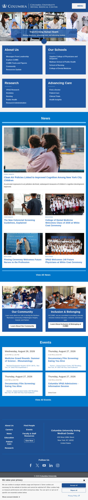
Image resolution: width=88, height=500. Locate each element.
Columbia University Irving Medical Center (30, 413)
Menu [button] (80, 6)
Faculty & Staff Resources (29, 435)
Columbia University (48, 476)
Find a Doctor (54, 90)
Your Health (8, 217)
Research (9, 448)
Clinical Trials (54, 96)
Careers (9, 430)
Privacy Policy (73, 496)
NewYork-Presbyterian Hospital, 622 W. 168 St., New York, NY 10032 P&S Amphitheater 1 (22, 366)
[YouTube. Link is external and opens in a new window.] (44, 465)
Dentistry (10, 93)
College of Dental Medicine (60, 68)
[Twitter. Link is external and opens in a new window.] (37, 465)
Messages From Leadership (17, 56)
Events (29, 430)
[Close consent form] (84, 480)
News (9, 434)
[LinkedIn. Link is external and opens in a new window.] (51, 465)
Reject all (74, 490)
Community (11, 66)
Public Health (11, 100)
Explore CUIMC (12, 60)
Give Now (29, 441)
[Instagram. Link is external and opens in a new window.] (57, 465)
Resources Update (13, 69)
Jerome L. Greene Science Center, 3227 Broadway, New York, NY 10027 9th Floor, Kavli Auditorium (64, 366)
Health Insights (55, 100)
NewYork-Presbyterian (58, 413)
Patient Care (54, 93)
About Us (9, 425)
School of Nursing (56, 65)
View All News (43, 275)
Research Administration (16, 103)
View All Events (43, 400)
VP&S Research (12, 90)
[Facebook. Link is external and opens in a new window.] (30, 465)
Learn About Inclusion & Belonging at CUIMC (65, 325)
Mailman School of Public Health (62, 62)
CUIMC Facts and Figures (16, 63)
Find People (29, 425)
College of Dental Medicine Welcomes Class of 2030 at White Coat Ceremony (62, 223)
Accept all (73, 485)
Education (49, 217)
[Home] (30, 6)
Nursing (9, 96)
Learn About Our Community (22, 326)
